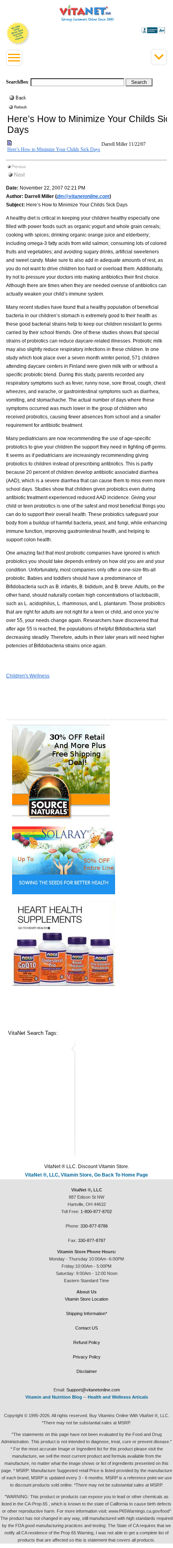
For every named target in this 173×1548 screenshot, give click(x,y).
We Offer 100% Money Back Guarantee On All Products (18, 34)
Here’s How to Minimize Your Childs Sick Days (53, 149)
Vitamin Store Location (86, 1299)
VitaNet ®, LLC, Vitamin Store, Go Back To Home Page (86, 1175)
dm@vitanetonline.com (83, 196)
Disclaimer (86, 1371)
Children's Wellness (27, 676)
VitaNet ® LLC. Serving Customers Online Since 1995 (87, 13)
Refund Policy (86, 1342)
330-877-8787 (91, 1240)
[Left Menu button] (14, 58)
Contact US (86, 1328)
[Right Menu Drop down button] (159, 57)
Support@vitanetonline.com (93, 1389)
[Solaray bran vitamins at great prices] (86, 857)
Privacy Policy (87, 1356)
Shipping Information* (86, 1313)
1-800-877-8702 (96, 1211)
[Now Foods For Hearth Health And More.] (86, 943)
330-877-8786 (94, 1226)
